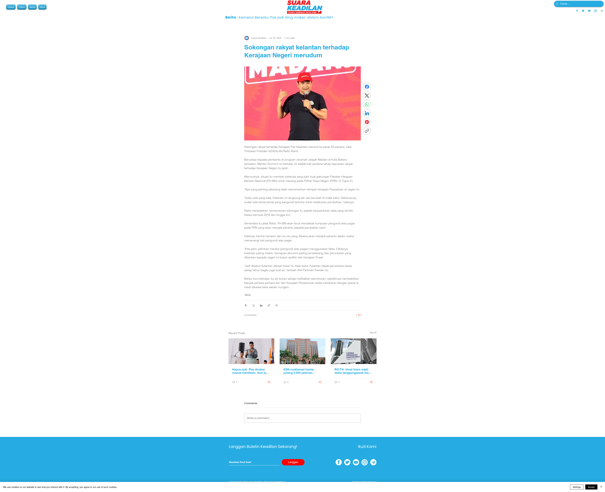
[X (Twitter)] (367, 95)
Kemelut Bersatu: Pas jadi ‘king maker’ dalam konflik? (286, 17)
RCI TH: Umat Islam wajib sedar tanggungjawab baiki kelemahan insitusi (352, 371)
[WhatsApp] (367, 104)
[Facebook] (367, 86)
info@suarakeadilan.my (364, 481)
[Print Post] (276, 305)
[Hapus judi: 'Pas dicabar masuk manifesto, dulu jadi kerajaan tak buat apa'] (251, 351)
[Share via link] (268, 305)
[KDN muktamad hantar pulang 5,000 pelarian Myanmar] (303, 351)
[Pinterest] (367, 122)
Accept (591, 487)
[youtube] (589, 11)
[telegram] (601, 11)
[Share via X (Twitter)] (253, 305)
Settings (577, 487)
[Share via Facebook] (245, 305)
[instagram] (595, 11)
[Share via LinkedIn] (261, 305)
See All (373, 332)
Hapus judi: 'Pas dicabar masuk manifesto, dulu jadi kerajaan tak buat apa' (250, 371)
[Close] (601, 486)
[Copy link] (367, 130)
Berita (248, 294)
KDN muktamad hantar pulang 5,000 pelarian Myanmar (298, 371)
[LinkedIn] (367, 113)
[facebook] (577, 11)
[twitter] (583, 11)
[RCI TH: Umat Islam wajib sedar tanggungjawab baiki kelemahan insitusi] (354, 351)
